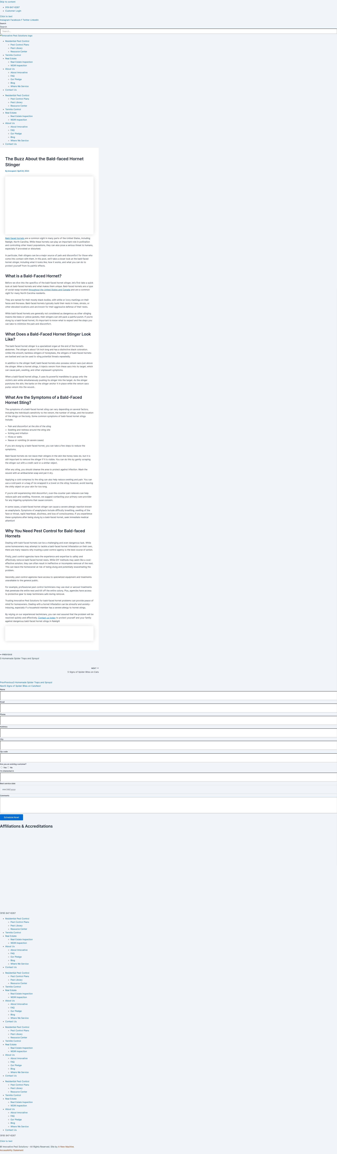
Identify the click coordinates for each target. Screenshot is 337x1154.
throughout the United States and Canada (49, 289)
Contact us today (47, 617)
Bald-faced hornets (14, 238)
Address (4, 727)
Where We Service (20, 86)
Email (2, 702)
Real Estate (10, 58)
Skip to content (7, 1)
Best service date (7, 783)
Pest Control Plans (20, 44)
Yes (5, 767)
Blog (13, 83)
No (11, 767)
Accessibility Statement (11, 1150)
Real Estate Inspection (22, 62)
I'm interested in (7, 771)
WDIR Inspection (19, 65)
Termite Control (13, 55)
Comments (4, 795)
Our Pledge (16, 79)
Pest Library (17, 48)
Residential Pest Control (17, 41)
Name (2, 689)
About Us (10, 69)
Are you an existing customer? (13, 764)
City (1, 739)
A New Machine (66, 1146)
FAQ (12, 76)
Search (3, 23)
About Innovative (19, 72)
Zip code (4, 751)
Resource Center (19, 51)
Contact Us (11, 89)
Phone (2, 714)
